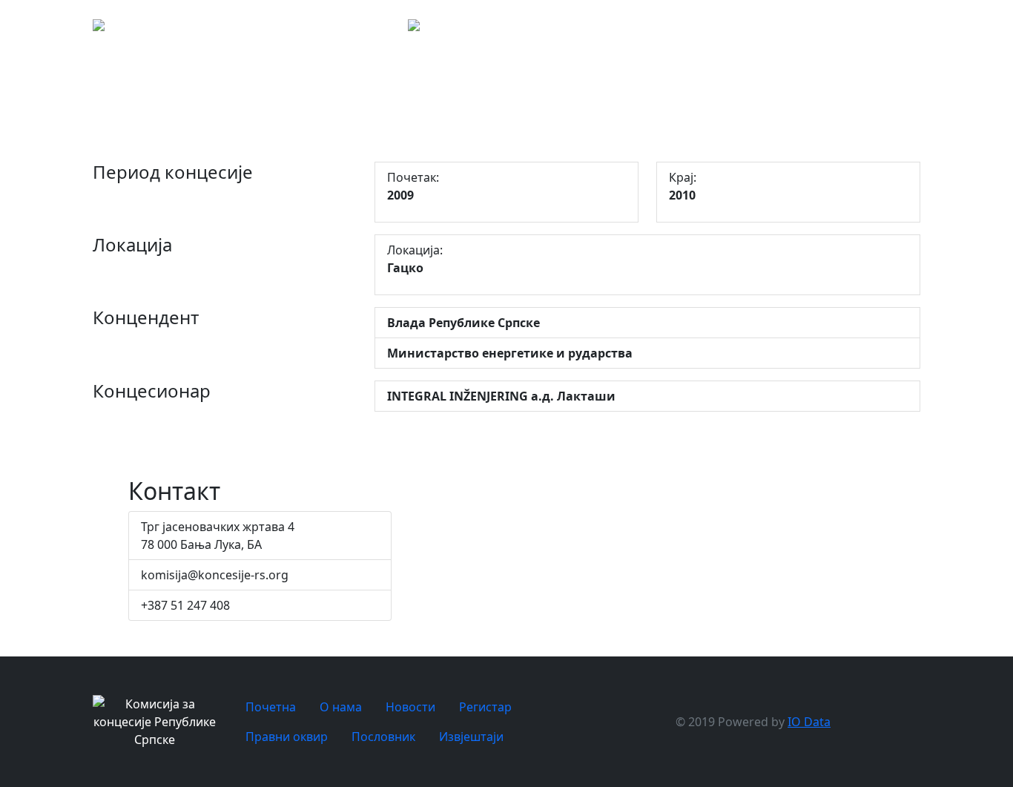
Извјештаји (471, 736)
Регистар (905, 30)
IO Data (809, 722)
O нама (790, 30)
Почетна (738, 30)
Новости (842, 30)
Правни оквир (965, 30)
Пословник (383, 736)
